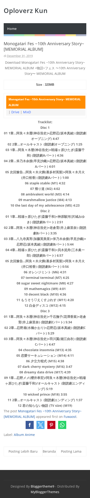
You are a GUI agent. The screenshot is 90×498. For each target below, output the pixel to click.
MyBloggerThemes (45, 492)
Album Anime (24, 434)
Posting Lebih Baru (23, 451)
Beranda (49, 451)
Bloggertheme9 (42, 486)
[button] (30, 425)
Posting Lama (71, 451)
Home (12, 28)
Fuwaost (70, 416)
